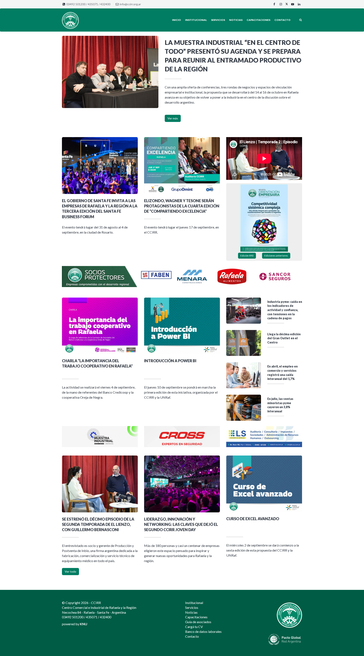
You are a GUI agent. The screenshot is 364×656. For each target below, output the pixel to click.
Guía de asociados (198, 622)
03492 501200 (76, 4)
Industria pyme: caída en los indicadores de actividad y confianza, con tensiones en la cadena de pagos (284, 310)
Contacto (282, 19)
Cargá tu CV (194, 627)
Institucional (196, 19)
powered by (74, 624)
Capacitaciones (258, 19)
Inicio (176, 19)
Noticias (235, 19)
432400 (105, 4)
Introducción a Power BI (170, 360)
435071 (93, 4)
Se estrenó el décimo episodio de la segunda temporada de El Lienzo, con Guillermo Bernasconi (98, 524)
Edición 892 (247, 255)
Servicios (218, 19)
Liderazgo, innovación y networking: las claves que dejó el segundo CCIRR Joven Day (181, 524)
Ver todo (70, 571)
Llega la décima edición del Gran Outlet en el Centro (284, 338)
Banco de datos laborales (203, 631)
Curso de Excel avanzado (252, 518)
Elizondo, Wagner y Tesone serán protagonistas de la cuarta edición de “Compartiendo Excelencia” (181, 206)
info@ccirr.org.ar (130, 4)
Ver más (172, 118)
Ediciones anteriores (276, 255)
